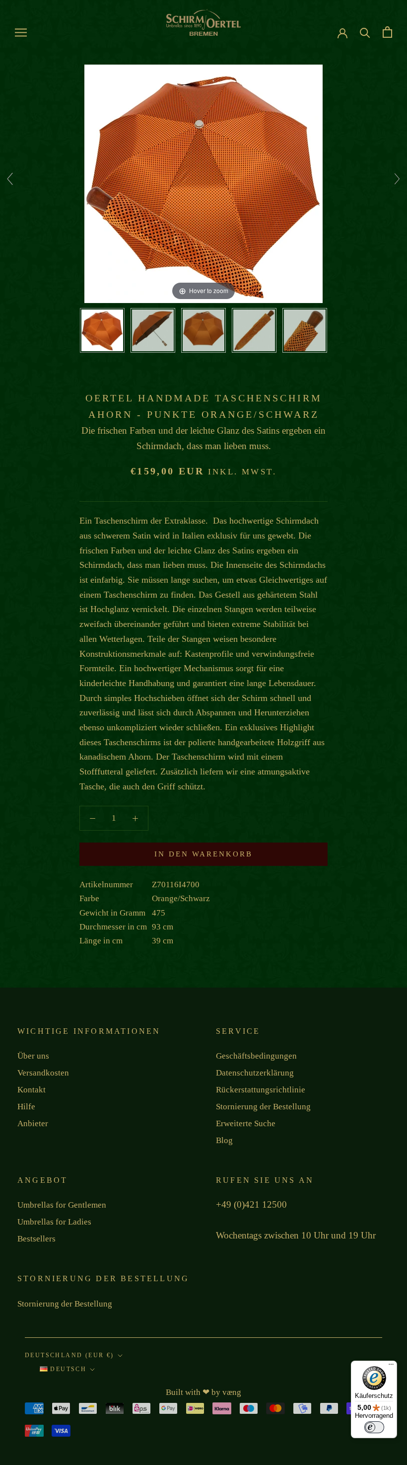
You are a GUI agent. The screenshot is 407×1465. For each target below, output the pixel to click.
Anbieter (32, 1123)
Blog (224, 1140)
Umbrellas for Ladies (54, 1222)
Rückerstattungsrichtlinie (260, 1089)
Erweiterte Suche (245, 1123)
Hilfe (26, 1106)
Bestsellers (36, 1238)
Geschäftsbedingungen (256, 1056)
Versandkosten (43, 1073)
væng (231, 1392)
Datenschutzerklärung (255, 1073)
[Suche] (365, 32)
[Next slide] (397, 179)
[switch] (374, 1427)
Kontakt (31, 1089)
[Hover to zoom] (203, 183)
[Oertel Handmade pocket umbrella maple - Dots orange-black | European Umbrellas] (102, 330)
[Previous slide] (10, 179)
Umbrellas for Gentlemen (61, 1205)
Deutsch (67, 1369)
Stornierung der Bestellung (263, 1106)
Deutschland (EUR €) (69, 1355)
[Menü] (391, 1367)
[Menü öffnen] (21, 32)
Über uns (33, 1056)
